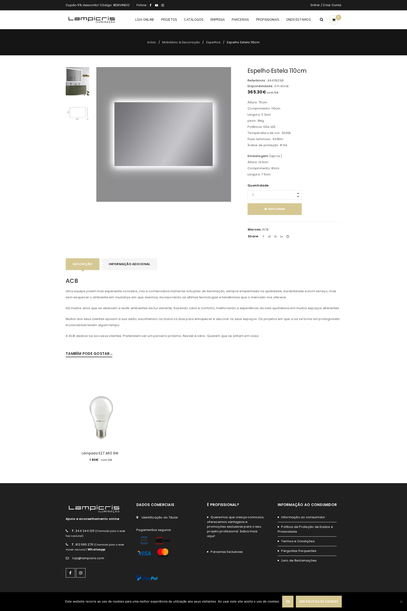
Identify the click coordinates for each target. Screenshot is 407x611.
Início (151, 42)
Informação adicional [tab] (129, 264)
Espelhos (213, 42)
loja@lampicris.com (88, 558)
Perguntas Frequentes (298, 551)
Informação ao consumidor (303, 517)
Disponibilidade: (260, 86)
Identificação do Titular (160, 517)
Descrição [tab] (82, 264)
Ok (288, 601)
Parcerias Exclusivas (227, 552)
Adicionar (276, 209)
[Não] (401, 601)
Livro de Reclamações (299, 560)
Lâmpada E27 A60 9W (100, 453)
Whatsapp (96, 549)
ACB (265, 229)
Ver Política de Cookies (318, 601)
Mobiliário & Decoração (181, 42)
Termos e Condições (298, 541)
